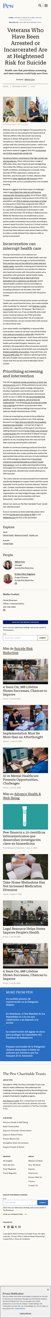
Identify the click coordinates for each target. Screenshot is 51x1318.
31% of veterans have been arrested (31, 201)
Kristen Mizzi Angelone (25, 574)
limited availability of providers (16, 352)
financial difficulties (11, 354)
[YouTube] (19, 1226)
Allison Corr (20, 561)
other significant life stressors (25, 178)
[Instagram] (8, 1226)
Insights (7, 1156)
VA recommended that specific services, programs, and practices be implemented (24, 399)
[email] (16, 583)
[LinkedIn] (12, 1226)
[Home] (24, 1073)
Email (4, 634)
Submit (42, 638)
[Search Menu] (40, 6)
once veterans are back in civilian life (18, 334)
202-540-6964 (9, 607)
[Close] (48, 1289)
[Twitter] (16, 1227)
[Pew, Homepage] (8, 5)
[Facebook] (4, 1226)
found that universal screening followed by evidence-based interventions (23, 462)
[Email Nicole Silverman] (4, 610)
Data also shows (21, 206)
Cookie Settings (25, 1313)
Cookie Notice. (20, 1309)
